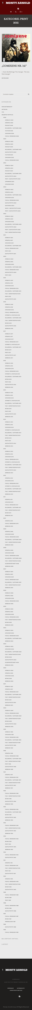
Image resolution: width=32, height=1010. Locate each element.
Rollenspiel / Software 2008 (13, 558)
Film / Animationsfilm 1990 (12, 884)
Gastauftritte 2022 (10, 227)
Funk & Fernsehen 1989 (12, 894)
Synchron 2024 (9, 184)
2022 (4, 213)
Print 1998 (8, 764)
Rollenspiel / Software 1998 (13, 758)
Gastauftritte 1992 (10, 857)
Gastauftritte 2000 (10, 723)
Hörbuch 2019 (9, 280)
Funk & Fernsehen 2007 (12, 579)
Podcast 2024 (9, 170)
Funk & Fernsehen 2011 (11, 504)
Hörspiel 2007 (9, 574)
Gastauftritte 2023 (10, 202)
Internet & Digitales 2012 (12, 486)
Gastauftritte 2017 (10, 355)
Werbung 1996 (9, 804)
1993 (4, 836)
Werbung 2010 (9, 526)
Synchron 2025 (9, 157)
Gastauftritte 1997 (10, 785)
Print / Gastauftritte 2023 (12, 210)
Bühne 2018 (8, 323)
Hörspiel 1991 (9, 862)
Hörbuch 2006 (9, 593)
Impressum (10, 988)
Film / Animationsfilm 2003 (13, 654)
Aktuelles (4, 109)
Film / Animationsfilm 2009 (13, 542)
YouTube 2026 (9, 130)
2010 (4, 518)
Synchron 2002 (9, 675)
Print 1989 (8, 900)
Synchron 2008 (9, 552)
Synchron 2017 (9, 339)
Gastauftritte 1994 (10, 830)
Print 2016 (8, 381)
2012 (4, 475)
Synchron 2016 (9, 368)
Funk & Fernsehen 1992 (12, 854)
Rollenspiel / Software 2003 (13, 651)
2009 (4, 528)
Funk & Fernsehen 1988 (12, 905)
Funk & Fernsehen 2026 (12, 136)
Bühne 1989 (8, 897)
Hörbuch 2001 (9, 686)
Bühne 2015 (8, 408)
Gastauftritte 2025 (10, 152)
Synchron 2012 (9, 480)
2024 (4, 162)
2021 (4, 235)
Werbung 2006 (9, 603)
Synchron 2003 (9, 649)
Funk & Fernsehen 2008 (12, 555)
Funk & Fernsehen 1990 (12, 881)
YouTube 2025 (9, 154)
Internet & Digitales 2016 (12, 373)
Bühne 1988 (8, 908)
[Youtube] (21, 9)
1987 (4, 913)
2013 (4, 448)
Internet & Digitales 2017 (12, 344)
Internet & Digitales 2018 (12, 315)
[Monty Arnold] (16, 3)
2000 (4, 707)
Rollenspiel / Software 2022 (13, 224)
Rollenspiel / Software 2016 (13, 376)
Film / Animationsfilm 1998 (12, 761)
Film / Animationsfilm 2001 (12, 697)
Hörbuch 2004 (9, 630)
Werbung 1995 (9, 820)
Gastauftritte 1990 (10, 889)
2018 (4, 301)
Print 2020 (8, 275)
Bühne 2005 (8, 622)
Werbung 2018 (9, 328)
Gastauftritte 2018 (10, 325)
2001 (4, 683)
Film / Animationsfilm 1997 (12, 782)
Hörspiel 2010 (9, 520)
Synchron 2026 (9, 133)
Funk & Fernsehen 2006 (12, 601)
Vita (3, 112)
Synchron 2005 (9, 614)
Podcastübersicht (7, 106)
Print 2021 (8, 251)
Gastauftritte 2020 (10, 272)
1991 (4, 860)
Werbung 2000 (9, 726)
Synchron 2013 (9, 456)
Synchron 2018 (9, 309)
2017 (4, 331)
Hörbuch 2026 (9, 120)
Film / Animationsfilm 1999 (12, 742)
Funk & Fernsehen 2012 (12, 483)
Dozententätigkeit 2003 (12, 662)
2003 (4, 643)
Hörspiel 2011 (9, 499)
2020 (4, 256)
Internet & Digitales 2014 (12, 430)
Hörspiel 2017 (9, 336)
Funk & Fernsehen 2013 (12, 459)
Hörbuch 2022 (9, 216)
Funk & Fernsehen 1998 (12, 756)
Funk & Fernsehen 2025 (12, 160)
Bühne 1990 (8, 886)
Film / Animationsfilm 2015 (12, 406)
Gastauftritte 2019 (10, 299)
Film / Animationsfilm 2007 (13, 585)
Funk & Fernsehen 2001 (12, 691)
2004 (4, 627)
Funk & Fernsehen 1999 (12, 737)
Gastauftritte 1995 (10, 817)
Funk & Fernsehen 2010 (12, 523)
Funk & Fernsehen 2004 (12, 635)
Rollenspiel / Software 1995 (13, 812)
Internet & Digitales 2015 (12, 400)
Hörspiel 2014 (9, 424)
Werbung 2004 (9, 641)
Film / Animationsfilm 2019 (12, 293)
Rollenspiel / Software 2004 (13, 638)
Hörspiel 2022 (9, 218)
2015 (4, 389)
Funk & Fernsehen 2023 (12, 200)
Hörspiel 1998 (9, 753)
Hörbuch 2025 (9, 141)
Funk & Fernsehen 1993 (12, 838)
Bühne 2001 (8, 699)
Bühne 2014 (8, 438)
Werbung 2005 (9, 625)
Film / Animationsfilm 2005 (13, 619)
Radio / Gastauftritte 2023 (13, 208)
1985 (4, 929)
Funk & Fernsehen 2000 (12, 713)
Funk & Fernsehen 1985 (11, 932)
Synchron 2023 (9, 197)
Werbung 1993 (9, 849)
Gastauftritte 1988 (10, 910)
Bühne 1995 (8, 814)
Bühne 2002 (8, 678)
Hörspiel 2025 (9, 144)
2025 (4, 138)
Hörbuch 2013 (9, 451)
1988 (4, 902)
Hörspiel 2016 (9, 365)
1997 (4, 772)
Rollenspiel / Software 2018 (13, 317)
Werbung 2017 (9, 357)
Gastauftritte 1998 (10, 766)
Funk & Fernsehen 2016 (12, 371)
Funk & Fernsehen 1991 (11, 865)
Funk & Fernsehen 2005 (12, 617)
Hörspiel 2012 (9, 478)
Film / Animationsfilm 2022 (13, 232)
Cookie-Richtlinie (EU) (16, 990)
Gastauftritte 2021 (10, 253)
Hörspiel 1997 (9, 774)
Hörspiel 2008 (9, 550)
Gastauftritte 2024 (10, 176)
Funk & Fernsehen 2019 (12, 288)
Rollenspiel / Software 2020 (13, 267)
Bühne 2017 (8, 349)
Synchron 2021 (9, 243)
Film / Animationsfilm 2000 (13, 718)
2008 (4, 547)
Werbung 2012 (9, 494)
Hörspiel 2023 (9, 192)
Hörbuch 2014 (9, 422)
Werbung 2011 (9, 515)
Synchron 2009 (9, 534)
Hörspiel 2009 (9, 531)
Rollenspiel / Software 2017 (13, 347)
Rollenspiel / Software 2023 (13, 194)
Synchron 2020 (9, 264)
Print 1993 (8, 844)
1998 (4, 750)
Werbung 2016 (9, 387)
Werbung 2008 (9, 566)
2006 (4, 590)
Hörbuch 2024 (9, 165)
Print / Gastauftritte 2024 (12, 178)
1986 (4, 924)
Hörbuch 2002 (9, 670)
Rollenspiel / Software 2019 (13, 291)
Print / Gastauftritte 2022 (12, 229)
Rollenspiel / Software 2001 (13, 694)
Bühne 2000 (8, 721)
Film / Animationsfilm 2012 (12, 491)
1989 (4, 892)
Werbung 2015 (9, 416)
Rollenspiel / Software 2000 (13, 715)
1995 (4, 806)
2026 (4, 117)
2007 (4, 568)
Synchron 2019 (9, 285)
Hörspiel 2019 (9, 283)
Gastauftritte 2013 (10, 470)
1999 (4, 729)
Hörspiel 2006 (9, 595)
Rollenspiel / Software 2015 (13, 403)
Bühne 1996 (8, 798)
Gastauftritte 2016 (10, 384)
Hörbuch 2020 (9, 259)
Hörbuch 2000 (9, 710)
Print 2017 (8, 352)
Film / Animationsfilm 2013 (12, 467)
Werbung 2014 (9, 446)
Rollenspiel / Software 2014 (13, 432)
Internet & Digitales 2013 (12, 462)
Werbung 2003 (9, 665)
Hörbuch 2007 (9, 571)
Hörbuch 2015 (9, 392)
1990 (4, 876)
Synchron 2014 (9, 427)
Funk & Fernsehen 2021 (12, 248)
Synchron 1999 (9, 734)
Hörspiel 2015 (9, 395)
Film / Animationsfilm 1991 (12, 868)
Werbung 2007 (9, 587)
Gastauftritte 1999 (10, 745)
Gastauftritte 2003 (10, 659)
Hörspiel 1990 (9, 878)
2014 (4, 419)
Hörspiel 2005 (9, 611)
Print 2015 (8, 411)
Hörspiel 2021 (9, 240)
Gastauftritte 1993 (10, 846)
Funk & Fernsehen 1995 (11, 809)
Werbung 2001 (9, 705)
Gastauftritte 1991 (10, 873)
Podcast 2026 (9, 125)
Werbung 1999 (9, 748)
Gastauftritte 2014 (10, 443)
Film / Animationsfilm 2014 (12, 435)
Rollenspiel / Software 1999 (13, 739)
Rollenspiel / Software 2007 (13, 582)
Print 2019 (8, 296)
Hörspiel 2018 (9, 307)
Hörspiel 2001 (9, 689)
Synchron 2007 (9, 577)
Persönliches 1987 (10, 921)
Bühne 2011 (8, 512)
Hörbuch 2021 (9, 237)
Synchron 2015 (9, 398)
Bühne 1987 (8, 918)
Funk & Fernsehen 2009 (12, 536)
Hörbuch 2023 (9, 189)
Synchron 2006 (9, 598)
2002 (4, 667)
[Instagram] (11, 9)
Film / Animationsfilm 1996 (12, 796)
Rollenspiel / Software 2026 (13, 128)
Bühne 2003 (8, 657)
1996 (4, 790)
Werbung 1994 (9, 833)
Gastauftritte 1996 (10, 801)
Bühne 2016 (8, 379)
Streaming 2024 (9, 181)
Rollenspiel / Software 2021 (13, 245)
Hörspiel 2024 (9, 168)
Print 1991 (8, 870)
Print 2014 (8, 440)
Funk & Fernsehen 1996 (12, 793)
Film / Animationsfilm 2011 (12, 510)
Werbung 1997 (9, 788)
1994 (4, 822)
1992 (4, 852)
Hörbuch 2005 (9, 609)
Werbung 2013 (9, 472)
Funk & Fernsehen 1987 (11, 916)
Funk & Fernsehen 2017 (11, 341)
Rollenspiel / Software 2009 (13, 539)
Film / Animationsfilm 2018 (12, 320)
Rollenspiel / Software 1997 (13, 780)
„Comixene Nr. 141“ (14, 66)
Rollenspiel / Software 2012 (13, 488)
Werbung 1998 (9, 769)
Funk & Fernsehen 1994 (12, 825)
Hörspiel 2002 (9, 673)
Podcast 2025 (9, 146)
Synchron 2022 (9, 221)
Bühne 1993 (8, 841)
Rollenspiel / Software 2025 (13, 149)
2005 (4, 606)
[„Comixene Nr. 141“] (16, 48)
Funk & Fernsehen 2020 (12, 269)
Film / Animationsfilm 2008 (13, 560)
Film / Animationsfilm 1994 (12, 828)
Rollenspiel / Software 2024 (13, 173)
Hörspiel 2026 (9, 122)
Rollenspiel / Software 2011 (13, 507)
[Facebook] (13, 9)
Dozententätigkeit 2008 (12, 563)
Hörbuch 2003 (9, 646)
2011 (4, 496)
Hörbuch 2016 (9, 363)
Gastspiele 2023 (9, 205)
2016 (4, 360)
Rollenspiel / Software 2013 (13, 464)
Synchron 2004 (9, 633)
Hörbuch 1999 (9, 731)
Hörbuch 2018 (9, 304)
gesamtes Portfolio (7, 114)
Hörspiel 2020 (9, 261)
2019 (4, 277)
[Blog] (18, 9)
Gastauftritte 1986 (10, 927)
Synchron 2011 (9, 502)
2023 (4, 186)
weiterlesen (5, 78)
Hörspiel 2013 (9, 454)
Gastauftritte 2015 (10, 414)
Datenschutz (21, 988)
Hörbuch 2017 (9, 333)
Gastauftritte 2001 (10, 702)
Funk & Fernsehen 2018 (12, 312)
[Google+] (16, 9)
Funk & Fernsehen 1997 (11, 777)
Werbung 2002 (9, 681)
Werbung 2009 (9, 544)
